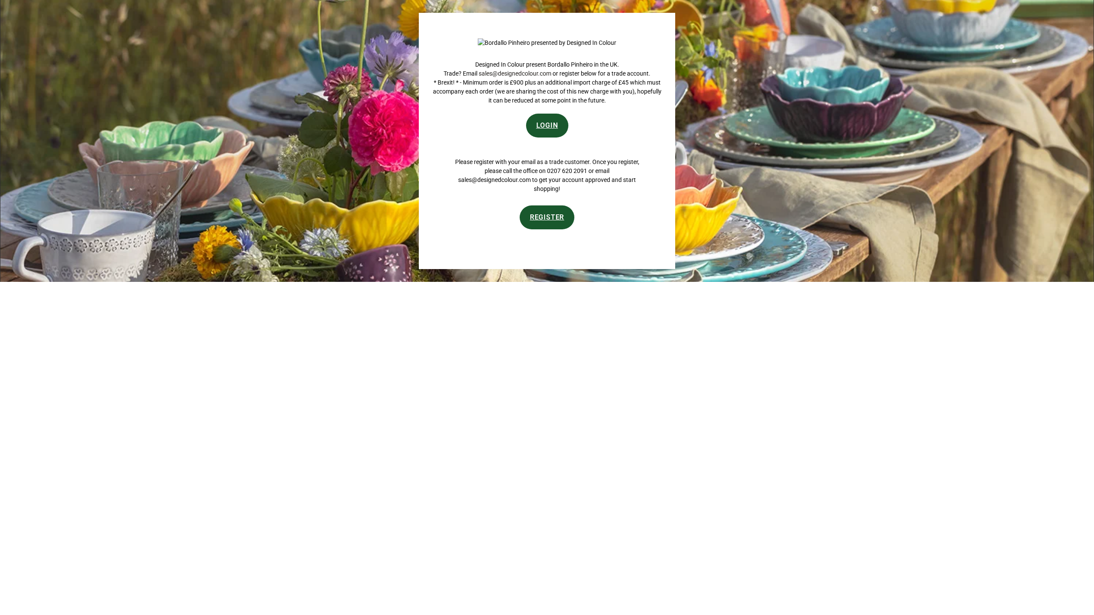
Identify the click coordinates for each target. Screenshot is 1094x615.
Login (547, 125)
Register (547, 217)
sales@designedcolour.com (515, 73)
